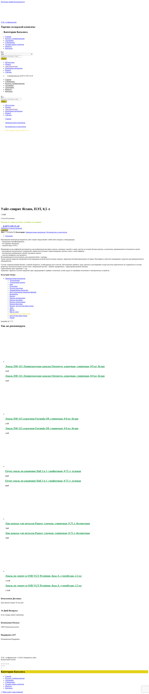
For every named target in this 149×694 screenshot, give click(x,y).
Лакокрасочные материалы (35, 232)
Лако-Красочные (11, 66)
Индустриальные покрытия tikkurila (23, 292)
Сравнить (4, 230)
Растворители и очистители (56, 232)
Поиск (4, 58)
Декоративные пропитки (19, 290)
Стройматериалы (13, 76)
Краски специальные (17, 302)
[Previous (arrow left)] (2, 665)
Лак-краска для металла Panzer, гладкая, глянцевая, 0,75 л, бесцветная (47, 523)
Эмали (12, 318)
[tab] (76, 236)
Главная (8, 37)
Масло (12, 310)
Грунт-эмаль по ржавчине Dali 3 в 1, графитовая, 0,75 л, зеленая (43, 471)
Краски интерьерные (17, 298)
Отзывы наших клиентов (14, 44)
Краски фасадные (16, 304)
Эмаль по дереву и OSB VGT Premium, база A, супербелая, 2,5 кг (43, 575)
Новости (8, 46)
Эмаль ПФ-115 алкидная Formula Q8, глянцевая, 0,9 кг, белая (41, 418)
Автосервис (9, 87)
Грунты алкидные (16, 288)
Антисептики (15, 280)
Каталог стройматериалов (15, 38)
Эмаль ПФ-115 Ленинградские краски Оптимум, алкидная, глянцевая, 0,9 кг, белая (55, 366)
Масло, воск (14, 312)
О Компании (10, 42)
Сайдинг (8, 72)
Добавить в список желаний (11, 228)
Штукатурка (9, 62)
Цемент (8, 64)
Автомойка (9, 40)
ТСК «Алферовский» (9, 22)
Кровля (8, 70)
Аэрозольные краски (17, 282)
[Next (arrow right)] (4, 665)
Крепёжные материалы (13, 68)
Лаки (11, 308)
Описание (9, 236)
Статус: (3, 218)
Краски (12, 296)
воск (11, 284)
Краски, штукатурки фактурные (21, 306)
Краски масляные (16, 300)
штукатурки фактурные (18, 316)
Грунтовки (14, 286)
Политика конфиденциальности (13, 2)
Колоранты (14, 294)
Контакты (9, 48)
